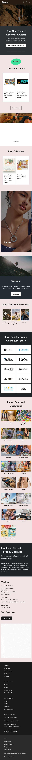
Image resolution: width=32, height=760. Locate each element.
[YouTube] (13, 612)
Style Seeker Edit (8, 671)
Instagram (6, 701)
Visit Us (6, 687)
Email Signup (7, 706)
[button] (5, 2)
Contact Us (6, 747)
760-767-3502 (5, 607)
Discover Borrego (8, 690)
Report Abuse (7, 749)
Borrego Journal (8, 692)
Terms (5, 738)
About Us (6, 684)
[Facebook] (2, 612)
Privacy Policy (7, 741)
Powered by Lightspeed (9, 757)
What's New (7, 668)
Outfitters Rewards (8, 709)
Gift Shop (6, 676)
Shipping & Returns (8, 744)
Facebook (6, 703)
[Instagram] (8, 612)
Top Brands (7, 673)
